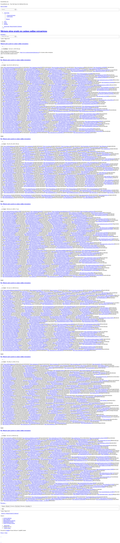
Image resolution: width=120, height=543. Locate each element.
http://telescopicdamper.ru (70, 196)
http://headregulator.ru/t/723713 (36, 226)
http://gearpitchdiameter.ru (83, 150)
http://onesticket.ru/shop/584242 (61, 329)
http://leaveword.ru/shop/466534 (63, 101)
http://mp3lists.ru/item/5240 (33, 105)
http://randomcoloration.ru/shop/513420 (87, 261)
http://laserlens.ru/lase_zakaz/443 (87, 242)
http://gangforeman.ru (7, 148)
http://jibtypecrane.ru (29, 160)
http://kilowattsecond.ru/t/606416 (34, 90)
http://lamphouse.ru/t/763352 (57, 96)
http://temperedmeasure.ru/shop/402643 (94, 131)
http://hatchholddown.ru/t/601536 (60, 81)
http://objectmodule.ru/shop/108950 (65, 252)
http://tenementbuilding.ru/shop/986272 (11, 350)
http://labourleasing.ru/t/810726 (106, 92)
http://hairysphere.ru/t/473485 (9, 77)
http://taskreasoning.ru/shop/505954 (61, 347)
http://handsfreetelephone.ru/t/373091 (80, 222)
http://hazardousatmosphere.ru (91, 157)
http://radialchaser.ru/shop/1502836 (101, 449)
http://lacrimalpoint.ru (27, 168)
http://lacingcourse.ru (8, 168)
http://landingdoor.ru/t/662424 (9, 97)
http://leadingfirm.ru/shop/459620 (33, 474)
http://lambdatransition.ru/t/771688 (106, 239)
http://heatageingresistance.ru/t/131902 (38, 440)
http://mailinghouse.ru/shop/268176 (64, 246)
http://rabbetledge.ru (109, 183)
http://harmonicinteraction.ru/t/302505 (36, 466)
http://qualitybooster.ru (31, 183)
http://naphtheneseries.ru (29, 177)
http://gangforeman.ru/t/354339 (54, 70)
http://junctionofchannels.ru (49, 162)
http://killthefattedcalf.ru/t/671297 (31, 234)
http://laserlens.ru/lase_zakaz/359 (73, 486)
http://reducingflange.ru (51, 188)
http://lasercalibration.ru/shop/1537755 (11, 491)
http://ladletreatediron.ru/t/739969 (36, 239)
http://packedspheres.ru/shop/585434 (86, 329)
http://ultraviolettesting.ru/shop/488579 (12, 489)
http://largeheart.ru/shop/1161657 (37, 98)
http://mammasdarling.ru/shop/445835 (11, 247)
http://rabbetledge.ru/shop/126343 (79, 450)
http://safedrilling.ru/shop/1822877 (65, 340)
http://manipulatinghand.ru (49, 176)
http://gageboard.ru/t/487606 (102, 456)
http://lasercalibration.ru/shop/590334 (62, 242)
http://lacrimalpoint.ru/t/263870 (32, 451)
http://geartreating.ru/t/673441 (10, 73)
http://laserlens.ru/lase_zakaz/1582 (83, 316)
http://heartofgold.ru (26, 158)
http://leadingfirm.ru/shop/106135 (12, 101)
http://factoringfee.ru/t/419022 (90, 470)
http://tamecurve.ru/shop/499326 (86, 128)
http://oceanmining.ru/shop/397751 (37, 327)
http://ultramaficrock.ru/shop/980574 (55, 276)
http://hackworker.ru (100, 152)
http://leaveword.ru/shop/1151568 (63, 319)
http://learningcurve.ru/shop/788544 (10, 471)
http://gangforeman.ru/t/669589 (75, 213)
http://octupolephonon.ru (54, 110)
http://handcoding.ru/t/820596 (9, 222)
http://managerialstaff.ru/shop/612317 (37, 103)
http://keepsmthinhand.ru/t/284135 (40, 470)
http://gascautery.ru (87, 148)
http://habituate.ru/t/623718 (56, 469)
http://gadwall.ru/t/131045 (108, 484)
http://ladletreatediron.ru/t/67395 (56, 461)
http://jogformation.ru (87, 160)
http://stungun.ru (7, 195)
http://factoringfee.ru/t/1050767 (9, 212)
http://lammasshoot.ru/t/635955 (35, 96)
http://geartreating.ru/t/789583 (10, 217)
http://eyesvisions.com (79, 67)
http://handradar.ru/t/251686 (86, 466)
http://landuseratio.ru (85, 171)
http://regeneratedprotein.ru (93, 188)
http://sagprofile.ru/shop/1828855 (90, 340)
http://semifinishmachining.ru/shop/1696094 (12, 345)
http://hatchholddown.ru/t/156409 (35, 453)
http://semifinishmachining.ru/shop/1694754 (67, 496)
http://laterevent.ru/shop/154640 (34, 317)
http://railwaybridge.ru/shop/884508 (62, 335)
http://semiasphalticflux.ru (51, 192)
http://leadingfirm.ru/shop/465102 (12, 319)
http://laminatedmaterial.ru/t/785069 (13, 240)
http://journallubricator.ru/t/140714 (79, 456)
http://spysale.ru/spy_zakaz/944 (64, 127)
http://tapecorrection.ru (84, 195)
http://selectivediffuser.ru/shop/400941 (64, 126)
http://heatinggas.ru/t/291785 (61, 483)
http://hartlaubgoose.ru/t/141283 (37, 81)
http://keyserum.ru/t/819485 (102, 232)
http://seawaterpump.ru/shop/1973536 (61, 342)
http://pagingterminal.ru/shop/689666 (11, 330)
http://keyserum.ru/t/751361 (82, 88)
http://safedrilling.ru (28, 190)
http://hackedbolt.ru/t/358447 (9, 76)
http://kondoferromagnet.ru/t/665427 (12, 92)
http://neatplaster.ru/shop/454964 (59, 251)
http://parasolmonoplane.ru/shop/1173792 (64, 480)
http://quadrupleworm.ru (10, 183)
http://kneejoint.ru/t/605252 (9, 91)
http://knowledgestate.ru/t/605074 (78, 91)
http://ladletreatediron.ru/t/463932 (12, 95)
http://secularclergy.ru (107, 191)
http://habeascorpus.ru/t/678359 (78, 75)
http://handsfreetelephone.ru (103, 155)
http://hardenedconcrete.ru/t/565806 (105, 464)
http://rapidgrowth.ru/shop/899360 (10, 262)
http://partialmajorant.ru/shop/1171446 (35, 259)
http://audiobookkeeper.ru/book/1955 (11, 478)
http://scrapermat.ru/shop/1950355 (10, 342)
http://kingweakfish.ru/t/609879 (79, 234)
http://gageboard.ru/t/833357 (73, 68)
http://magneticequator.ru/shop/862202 (80, 451)
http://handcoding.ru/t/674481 (9, 78)
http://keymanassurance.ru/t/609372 (78, 232)
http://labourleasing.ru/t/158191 (85, 454)
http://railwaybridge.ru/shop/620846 (62, 117)
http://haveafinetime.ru (70, 157)
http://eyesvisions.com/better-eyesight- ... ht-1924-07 (37, 500)
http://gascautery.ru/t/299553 (37, 475)
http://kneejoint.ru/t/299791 (10, 469)
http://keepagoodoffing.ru (27, 163)
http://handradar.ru (83, 155)
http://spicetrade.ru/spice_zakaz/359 (105, 494)
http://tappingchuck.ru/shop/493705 (36, 347)
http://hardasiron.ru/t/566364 (81, 80)
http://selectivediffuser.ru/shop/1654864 (64, 344)
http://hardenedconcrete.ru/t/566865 (105, 80)
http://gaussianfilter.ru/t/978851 (55, 216)
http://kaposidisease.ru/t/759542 (35, 87)
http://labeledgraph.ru (30, 167)
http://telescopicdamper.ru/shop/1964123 (40, 349)
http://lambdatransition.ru (29, 170)
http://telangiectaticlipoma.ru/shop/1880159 (12, 275)
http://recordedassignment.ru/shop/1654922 (60, 337)
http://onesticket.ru (31, 181)
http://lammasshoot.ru (70, 170)
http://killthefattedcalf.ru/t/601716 (106, 473)
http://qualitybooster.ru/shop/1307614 (88, 259)
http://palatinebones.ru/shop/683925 (10, 112)
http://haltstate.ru (26, 155)
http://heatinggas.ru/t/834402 (108, 82)
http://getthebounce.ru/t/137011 (51, 445)
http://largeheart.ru (30, 172)
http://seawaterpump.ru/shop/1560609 (61, 125)
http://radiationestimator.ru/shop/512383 (76, 459)
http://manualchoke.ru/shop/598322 (91, 247)
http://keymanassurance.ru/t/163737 (77, 463)
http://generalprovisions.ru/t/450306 (10, 484)
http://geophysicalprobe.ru (72, 151)
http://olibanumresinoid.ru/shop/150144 (11, 111)
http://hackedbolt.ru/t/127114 (55, 485)
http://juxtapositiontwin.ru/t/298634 (61, 484)
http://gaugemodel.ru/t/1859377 (12, 465)
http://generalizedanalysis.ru (29, 151)
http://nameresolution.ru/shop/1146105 (12, 106)
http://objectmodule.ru (91, 178)
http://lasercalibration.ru (49, 172)
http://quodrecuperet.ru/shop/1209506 (61, 334)
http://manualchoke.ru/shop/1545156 (90, 321)
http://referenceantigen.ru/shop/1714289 (93, 339)
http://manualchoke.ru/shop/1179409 (105, 460)
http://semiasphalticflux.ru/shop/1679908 (91, 344)
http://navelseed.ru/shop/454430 (36, 325)
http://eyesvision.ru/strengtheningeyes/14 (61, 211)
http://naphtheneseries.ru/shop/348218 (38, 106)
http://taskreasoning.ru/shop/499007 (61, 274)
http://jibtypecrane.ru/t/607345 (85, 83)
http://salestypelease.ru (65, 190)
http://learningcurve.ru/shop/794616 (37, 319)
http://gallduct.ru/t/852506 (29, 213)
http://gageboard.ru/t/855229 (97, 212)
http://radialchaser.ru (9, 185)
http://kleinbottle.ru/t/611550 (9, 235)
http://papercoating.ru (8, 182)
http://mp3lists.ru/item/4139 (35, 488)
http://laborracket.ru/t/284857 (58, 92)
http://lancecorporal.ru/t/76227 (35, 491)
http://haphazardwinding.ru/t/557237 (34, 80)
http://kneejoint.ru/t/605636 (31, 235)
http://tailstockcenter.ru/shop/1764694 (63, 346)
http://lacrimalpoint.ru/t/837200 (57, 93)
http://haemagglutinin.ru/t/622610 (105, 451)
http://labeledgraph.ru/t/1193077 (36, 236)
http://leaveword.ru (101, 173)
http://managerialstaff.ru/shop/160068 (11, 476)
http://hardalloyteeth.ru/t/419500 (59, 80)
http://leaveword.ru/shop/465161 (62, 245)
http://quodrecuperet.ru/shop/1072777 (61, 116)
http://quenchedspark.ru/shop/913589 (36, 334)
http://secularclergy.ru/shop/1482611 (11, 270)
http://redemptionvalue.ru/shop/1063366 (40, 121)
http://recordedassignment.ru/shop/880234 (60, 264)
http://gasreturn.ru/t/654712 (78, 449)
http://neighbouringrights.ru (70, 178)
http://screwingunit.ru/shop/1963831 (11, 455)
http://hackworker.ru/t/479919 (35, 494)
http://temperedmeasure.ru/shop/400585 (94, 275)
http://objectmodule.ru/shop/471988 (65, 326)
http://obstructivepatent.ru (30, 180)
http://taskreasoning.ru (7, 196)
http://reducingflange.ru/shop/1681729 (67, 121)
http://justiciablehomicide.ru (71, 162)
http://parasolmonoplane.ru (50, 182)
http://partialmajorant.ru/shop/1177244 (83, 479)
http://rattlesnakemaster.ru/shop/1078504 (36, 262)
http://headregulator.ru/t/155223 (93, 496)
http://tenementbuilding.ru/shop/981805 (11, 132)
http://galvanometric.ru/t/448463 (52, 213)
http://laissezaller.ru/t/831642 (82, 239)
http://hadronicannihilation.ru (9, 153)
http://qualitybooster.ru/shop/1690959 (89, 332)
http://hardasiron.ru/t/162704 (82, 443)
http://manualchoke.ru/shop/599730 (89, 103)
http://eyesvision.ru (47, 146)
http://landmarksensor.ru (47, 171)
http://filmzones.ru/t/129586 (57, 474)
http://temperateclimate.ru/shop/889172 (66, 349)
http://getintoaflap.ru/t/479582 (32, 219)
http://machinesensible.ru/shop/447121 (88, 319)
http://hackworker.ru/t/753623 (31, 76)
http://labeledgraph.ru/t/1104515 (36, 92)
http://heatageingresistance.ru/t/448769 (83, 82)
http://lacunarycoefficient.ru (69, 168)
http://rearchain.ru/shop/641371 (9, 264)
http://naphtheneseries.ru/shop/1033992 (39, 324)
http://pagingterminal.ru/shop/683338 (11, 256)
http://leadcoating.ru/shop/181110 (107, 244)
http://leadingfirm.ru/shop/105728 (12, 245)
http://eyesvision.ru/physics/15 (58, 67)
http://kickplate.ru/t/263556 (9, 234)
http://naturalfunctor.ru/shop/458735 (10, 251)
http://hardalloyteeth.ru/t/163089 (10, 468)
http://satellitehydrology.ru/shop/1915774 (53, 449)
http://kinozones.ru (7, 166)
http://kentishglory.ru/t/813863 (9, 232)
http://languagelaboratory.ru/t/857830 (12, 242)
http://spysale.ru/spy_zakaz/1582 (65, 345)
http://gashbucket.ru (105, 148)
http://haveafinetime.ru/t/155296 (10, 458)
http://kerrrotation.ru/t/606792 (54, 232)
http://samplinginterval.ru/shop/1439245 (37, 267)
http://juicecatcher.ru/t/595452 (35, 86)
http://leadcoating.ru (44, 173)
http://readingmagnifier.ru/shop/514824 (91, 118)
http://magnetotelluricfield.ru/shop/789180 (87, 483)
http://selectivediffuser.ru (30, 192)
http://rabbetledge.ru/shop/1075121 (87, 116)
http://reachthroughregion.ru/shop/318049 (63, 262)
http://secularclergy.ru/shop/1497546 (58, 443)
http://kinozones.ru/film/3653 (9, 490)
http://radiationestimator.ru (30, 185)
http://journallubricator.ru (9, 162)
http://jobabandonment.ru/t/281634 (59, 491)
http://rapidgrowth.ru (91, 185)
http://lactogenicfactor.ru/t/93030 (37, 450)
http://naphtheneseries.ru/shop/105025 (38, 250)
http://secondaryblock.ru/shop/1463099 (87, 342)
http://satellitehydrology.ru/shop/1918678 (65, 341)
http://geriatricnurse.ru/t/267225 (9, 219)
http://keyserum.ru (28, 165)
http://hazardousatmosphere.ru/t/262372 (11, 82)
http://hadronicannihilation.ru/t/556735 (31, 438)
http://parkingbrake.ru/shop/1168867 (92, 113)
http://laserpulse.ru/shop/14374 (9, 454)
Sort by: (13, 506)
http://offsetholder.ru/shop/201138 (10, 255)
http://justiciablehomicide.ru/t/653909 (85, 86)
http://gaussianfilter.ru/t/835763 (33, 72)
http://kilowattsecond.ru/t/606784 (55, 234)
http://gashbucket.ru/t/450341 (79, 215)
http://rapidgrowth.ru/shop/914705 (10, 118)
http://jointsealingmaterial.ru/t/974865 (104, 229)
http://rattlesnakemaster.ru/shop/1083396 (36, 118)
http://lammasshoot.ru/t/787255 (37, 240)
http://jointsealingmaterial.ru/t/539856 (79, 469)
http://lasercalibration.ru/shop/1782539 (57, 316)
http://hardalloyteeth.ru (49, 156)
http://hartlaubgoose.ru (30, 157)
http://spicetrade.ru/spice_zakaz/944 (40, 127)
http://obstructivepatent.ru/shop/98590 (66, 470)
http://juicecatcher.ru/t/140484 (9, 451)
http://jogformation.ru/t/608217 (55, 85)
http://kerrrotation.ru (106, 163)
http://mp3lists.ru (108, 176)
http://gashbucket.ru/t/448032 (55, 71)
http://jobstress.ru (68, 160)
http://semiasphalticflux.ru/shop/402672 (91, 126)
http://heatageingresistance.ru (47, 158)
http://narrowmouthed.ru (50, 177)
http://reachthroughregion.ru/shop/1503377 (91, 446)
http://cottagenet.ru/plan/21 (35, 290)
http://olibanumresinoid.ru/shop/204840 (100, 445)
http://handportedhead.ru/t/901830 (32, 78)
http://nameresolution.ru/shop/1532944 (12, 324)
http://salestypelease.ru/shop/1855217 (36, 471)
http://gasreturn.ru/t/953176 (101, 215)
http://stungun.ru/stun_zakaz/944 (11, 128)
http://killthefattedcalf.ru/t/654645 (10, 90)
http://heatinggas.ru (67, 158)
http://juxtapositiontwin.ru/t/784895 (10, 231)
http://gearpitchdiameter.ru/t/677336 (56, 72)
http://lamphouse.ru (89, 170)
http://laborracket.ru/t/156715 (62, 440)
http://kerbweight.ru (87, 163)
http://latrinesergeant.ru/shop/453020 (59, 244)
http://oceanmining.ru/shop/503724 (36, 254)
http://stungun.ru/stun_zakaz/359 (101, 485)
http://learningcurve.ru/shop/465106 (37, 245)
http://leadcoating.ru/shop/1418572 (106, 317)
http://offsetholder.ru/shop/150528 (78, 468)
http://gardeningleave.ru (68, 148)
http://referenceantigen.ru (71, 188)
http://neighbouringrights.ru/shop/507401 (38, 252)
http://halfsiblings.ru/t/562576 (55, 77)
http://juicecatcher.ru (29, 162)
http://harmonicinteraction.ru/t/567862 (12, 225)
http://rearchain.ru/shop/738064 (9, 120)
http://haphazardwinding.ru (28, 156)
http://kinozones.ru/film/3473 (9, 310)
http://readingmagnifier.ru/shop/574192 (92, 336)
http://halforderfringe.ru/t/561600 (33, 77)
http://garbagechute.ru (48, 148)
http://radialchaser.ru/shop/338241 (10, 117)
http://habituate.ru (64, 152)
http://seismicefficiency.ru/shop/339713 (37, 126)
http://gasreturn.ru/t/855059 (77, 71)
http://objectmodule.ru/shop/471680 (10, 445)
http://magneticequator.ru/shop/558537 (11, 246)
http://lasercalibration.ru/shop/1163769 (62, 98)
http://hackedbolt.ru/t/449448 (9, 220)
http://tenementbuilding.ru (29, 197)
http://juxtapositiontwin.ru (93, 162)
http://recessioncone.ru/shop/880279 (38, 480)
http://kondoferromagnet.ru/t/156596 (11, 499)
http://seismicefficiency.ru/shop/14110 (64, 489)
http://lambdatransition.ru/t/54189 (36, 476)
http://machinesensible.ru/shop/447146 (37, 478)
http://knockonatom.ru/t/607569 (55, 91)
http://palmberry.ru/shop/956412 (62, 330)
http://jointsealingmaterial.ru (9, 161)
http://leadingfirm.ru (63, 173)
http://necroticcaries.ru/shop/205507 (84, 325)
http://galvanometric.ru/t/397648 (31, 70)
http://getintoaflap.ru (7, 152)
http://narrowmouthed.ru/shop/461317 (64, 250)
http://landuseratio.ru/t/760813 (78, 97)
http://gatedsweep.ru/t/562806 (9, 216)
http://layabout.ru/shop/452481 (83, 244)
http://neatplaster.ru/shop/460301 (10, 443)
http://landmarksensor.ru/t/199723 (93, 448)
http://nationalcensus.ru (70, 177)
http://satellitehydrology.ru (106, 190)
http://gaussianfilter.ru (62, 150)
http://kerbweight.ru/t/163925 (10, 500)
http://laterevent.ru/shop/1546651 (55, 456)
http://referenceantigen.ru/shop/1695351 (11, 473)
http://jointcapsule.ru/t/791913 (79, 229)
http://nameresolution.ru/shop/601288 (12, 250)
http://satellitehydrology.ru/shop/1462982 (65, 267)
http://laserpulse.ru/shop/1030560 (10, 317)
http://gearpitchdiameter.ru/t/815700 (79, 216)
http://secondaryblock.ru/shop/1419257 (88, 125)
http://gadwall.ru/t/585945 (53, 212)
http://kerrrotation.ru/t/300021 (9, 439)
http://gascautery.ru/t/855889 (33, 71)
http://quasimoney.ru (50, 183)
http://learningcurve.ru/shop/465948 (38, 101)
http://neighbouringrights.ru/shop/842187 (38, 326)
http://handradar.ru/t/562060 (56, 78)
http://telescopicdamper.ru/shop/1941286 (39, 473)
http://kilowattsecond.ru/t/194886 (97, 486)
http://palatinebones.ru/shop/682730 (37, 256)
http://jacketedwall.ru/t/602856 (39, 83)
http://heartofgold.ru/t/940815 (59, 226)
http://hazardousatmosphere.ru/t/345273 (11, 226)
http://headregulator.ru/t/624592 (36, 82)
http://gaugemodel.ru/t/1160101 (32, 216)
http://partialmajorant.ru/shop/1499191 (35, 332)
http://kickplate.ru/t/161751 (103, 88)
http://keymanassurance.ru (8, 165)
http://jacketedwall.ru (109, 158)
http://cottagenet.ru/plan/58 (36, 211)
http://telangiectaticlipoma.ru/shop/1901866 (12, 349)
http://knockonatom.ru (81, 166)
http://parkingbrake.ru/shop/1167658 (92, 257)
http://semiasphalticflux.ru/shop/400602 (90, 270)
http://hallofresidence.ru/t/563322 (79, 221)
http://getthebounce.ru (26, 152)
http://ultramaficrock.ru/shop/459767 (40, 496)
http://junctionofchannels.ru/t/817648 (60, 230)
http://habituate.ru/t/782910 (101, 75)
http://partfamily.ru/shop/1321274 (83, 498)
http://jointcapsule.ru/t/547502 (57, 494)
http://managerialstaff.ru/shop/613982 (37, 321)
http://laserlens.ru (67, 172)
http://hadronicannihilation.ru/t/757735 (56, 76)
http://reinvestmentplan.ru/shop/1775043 (40, 122)
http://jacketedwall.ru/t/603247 (60, 227)
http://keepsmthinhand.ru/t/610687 (84, 231)
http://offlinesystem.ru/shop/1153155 (83, 327)
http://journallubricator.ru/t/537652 (11, 86)
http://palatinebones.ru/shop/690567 (36, 330)
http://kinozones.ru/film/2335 (101, 234)
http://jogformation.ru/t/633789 (57, 229)
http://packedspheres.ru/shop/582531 (62, 111)
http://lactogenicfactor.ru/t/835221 (80, 93)
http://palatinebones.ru (89, 181)
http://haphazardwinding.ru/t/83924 (10, 448)
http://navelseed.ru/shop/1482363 (83, 476)
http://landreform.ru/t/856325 (56, 241)
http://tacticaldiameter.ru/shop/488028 (37, 346)
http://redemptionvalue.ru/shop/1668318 (40, 481)
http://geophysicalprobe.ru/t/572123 (84, 217)
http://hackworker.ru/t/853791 (31, 220)
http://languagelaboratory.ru (10, 172)
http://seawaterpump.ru (68, 191)
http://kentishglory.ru (68, 163)
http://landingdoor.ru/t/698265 (9, 241)
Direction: (23, 506)
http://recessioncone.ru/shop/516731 (34, 264)
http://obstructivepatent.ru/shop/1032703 (11, 327)
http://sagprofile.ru (46, 190)
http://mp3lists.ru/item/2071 (32, 249)
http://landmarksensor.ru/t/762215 (32, 97)
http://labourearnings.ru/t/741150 (82, 92)
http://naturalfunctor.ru (90, 177)
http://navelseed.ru (109, 177)
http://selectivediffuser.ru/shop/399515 (63, 270)
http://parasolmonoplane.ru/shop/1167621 (65, 257)
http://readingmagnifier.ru (51, 186)
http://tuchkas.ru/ (33, 132)
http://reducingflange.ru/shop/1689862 (66, 339)
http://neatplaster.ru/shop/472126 (59, 325)
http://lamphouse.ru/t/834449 (60, 240)
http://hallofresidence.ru (8, 155)
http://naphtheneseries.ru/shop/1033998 (81, 474)
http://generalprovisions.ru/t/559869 (60, 217)
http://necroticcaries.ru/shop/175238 (10, 464)
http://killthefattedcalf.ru (64, 165)
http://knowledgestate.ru (101, 166)
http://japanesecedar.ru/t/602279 (83, 227)
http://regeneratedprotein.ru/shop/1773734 (12, 340)
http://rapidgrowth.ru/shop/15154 (36, 465)
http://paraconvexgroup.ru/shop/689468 (37, 113)
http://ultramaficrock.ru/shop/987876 (55, 350)
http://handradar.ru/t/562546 (56, 222)
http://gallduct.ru (76, 147)
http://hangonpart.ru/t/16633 (34, 448)
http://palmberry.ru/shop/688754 (35, 112)
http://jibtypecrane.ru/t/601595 (33, 468)
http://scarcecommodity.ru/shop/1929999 (98, 438)
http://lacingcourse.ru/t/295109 (34, 441)
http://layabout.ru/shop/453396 (83, 100)
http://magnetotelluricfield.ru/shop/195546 (38, 246)
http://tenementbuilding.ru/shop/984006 (91, 478)
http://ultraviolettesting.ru (88, 197)
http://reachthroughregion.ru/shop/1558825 (64, 336)
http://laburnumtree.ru (107, 167)
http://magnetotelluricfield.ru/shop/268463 (38, 102)
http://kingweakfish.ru (105, 165)
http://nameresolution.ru (9, 177)
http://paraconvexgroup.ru (29, 182)
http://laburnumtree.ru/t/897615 (12, 237)
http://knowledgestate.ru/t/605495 (100, 235)
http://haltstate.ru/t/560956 (101, 221)
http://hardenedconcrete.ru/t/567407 (105, 224)
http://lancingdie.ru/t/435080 (102, 96)
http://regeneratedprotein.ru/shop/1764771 (12, 122)
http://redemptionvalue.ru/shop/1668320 (40, 339)
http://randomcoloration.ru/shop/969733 (88, 335)
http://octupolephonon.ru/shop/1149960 (105, 469)
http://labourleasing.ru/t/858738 (106, 236)
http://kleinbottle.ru (25, 166)
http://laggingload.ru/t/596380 (35, 95)
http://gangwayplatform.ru (27, 148)
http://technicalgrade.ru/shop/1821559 (87, 274)
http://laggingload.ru (109, 168)
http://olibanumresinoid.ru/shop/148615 (36, 255)
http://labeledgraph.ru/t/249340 (64, 473)
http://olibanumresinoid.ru (11, 181)
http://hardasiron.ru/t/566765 (81, 224)
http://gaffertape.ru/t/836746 (75, 212)
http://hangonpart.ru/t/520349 (10, 80)
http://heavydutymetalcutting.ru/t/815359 (35, 227)
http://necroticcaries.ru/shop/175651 (83, 251)
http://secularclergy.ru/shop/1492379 (11, 126)
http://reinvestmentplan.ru (8, 190)
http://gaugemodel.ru (43, 150)
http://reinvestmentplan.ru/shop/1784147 (11, 480)
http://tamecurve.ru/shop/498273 (87, 272)
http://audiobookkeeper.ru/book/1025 (12, 290)
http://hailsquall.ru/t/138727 (31, 439)
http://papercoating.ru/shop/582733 (11, 257)
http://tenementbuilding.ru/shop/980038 (11, 276)
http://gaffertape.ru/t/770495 (51, 68)
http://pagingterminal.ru (70, 181)
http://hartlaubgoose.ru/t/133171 (86, 484)
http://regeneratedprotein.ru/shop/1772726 (13, 496)
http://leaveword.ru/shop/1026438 (58, 479)
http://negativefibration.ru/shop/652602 (11, 326)
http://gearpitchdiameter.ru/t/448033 (107, 491)
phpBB (7, 530)
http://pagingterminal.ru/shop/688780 (33, 498)
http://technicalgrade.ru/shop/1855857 (87, 347)
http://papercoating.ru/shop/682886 (11, 331)
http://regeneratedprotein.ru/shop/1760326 (12, 266)
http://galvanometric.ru (95, 147)
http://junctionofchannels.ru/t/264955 (38, 489)
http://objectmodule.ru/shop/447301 (64, 108)
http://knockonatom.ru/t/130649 (11, 461)
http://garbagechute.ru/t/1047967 (102, 70)
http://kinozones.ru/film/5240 (80, 90)
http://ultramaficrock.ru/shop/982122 (56, 132)
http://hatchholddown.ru (50, 157)
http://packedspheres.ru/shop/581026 (86, 255)
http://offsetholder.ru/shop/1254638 (10, 329)
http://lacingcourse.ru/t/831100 (34, 93)
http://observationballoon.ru (9, 180)
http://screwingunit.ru (48, 191)
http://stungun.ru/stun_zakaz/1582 (11, 346)
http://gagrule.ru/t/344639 (94, 68)
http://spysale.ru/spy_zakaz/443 (63, 271)
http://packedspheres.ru (50, 181)
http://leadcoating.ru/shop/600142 (106, 100)
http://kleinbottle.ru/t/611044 (103, 90)
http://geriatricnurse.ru (92, 151)
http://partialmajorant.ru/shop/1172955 (35, 115)
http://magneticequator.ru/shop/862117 (11, 320)
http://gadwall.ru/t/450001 (30, 68)
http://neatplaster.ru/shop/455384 (59, 107)
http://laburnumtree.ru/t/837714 (11, 93)
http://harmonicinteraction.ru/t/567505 (12, 81)
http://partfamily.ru (89, 182)
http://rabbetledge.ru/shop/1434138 (86, 334)
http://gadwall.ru (6, 147)
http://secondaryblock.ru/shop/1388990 (88, 269)
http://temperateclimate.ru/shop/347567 (67, 275)
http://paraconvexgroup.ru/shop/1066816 (37, 331)
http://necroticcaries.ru (28, 178)
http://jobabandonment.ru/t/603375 (10, 85)
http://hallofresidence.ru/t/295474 (59, 498)
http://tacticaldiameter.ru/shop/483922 (36, 128)
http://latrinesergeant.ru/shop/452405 (59, 100)
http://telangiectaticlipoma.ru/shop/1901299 (12, 481)
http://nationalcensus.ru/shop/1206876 (92, 324)
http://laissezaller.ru (9, 170)
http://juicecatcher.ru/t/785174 (35, 230)
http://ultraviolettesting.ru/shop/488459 (81, 350)
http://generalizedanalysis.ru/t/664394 (34, 217)
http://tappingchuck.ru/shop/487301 (36, 274)
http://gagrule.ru (59, 147)
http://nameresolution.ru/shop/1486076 (49, 459)
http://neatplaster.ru (9, 178)
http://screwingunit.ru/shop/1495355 (35, 125)
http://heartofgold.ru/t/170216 (28, 449)
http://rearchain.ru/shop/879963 (35, 464)
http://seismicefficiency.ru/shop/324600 (36, 270)
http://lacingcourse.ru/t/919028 (35, 237)
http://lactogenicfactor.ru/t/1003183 (81, 237)
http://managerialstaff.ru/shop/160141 (37, 247)
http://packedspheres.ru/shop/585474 (87, 441)
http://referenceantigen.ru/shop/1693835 (93, 121)
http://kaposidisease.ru (7, 163)
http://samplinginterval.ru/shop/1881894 (37, 341)
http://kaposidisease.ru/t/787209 (35, 231)
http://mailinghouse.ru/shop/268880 (65, 102)
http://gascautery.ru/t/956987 (57, 215)
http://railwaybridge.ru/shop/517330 (61, 261)
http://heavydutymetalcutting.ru (88, 158)
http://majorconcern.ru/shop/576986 (90, 102)
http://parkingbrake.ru (70, 182)
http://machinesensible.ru (8, 175)
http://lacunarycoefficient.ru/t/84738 (33, 490)
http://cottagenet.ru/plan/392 (36, 67)
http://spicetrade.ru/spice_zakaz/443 (39, 271)
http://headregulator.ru (7, 158)
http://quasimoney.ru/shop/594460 (10, 260)
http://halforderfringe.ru (87, 153)
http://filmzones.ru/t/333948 (9, 68)
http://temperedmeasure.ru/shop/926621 (11, 446)
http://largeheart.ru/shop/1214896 (58, 464)
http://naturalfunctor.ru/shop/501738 (10, 107)
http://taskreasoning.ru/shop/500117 (61, 130)
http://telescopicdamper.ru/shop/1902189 (40, 131)
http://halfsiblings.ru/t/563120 (55, 221)
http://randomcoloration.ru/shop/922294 (61, 475)
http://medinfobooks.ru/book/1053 (10, 322)
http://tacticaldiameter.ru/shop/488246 (58, 488)
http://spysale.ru (110, 192)
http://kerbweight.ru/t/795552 (32, 232)
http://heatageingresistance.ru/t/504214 (84, 226)
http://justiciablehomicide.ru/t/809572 (86, 230)
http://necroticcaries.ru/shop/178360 (83, 107)
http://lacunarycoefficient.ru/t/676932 (106, 93)
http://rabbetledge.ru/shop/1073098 (87, 260)
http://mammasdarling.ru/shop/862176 (11, 440)
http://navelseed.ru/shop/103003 (35, 107)
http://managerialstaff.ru (28, 176)
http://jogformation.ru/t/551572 (55, 451)
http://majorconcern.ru (91, 175)
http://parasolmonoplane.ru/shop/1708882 (66, 331)
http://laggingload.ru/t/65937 (55, 468)
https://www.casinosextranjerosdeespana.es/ (29, 52)
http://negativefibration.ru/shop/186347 (11, 252)
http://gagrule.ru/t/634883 (8, 213)
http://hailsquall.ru (49, 153)
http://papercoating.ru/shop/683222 (84, 444)
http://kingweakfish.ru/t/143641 (11, 495)
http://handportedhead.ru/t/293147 (32, 485)
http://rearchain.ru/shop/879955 (9, 337)
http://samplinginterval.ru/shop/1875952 (37, 123)
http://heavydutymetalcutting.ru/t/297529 (55, 439)
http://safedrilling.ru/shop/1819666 (65, 122)
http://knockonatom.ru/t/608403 (76, 235)
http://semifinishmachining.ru (73, 192)
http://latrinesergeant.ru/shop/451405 (104, 450)
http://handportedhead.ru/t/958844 (33, 222)
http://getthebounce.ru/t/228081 (55, 219)
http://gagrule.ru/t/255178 (33, 461)
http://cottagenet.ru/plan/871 (10, 444)
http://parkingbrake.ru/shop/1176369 (36, 484)
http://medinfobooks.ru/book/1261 (10, 466)
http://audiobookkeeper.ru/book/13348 (12, 211)
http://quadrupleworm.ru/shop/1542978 (61, 115)
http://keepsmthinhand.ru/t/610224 (83, 87)
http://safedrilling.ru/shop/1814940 (66, 266)
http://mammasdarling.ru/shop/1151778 (11, 321)
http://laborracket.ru (49, 167)
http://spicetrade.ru (93, 192)
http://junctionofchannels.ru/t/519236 (60, 86)
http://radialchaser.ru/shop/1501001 (10, 335)
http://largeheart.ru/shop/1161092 (37, 242)
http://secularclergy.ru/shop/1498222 (11, 344)
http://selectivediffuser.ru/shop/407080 (58, 444)
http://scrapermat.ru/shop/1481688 (10, 125)
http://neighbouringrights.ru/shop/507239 (64, 478)
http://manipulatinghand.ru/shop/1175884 (64, 321)
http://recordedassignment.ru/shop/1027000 (61, 120)
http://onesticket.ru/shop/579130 (61, 255)
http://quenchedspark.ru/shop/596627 (35, 260)
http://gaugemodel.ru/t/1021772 (9, 72)
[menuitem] (10, 15)
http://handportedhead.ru (64, 155)
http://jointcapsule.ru (106, 160)
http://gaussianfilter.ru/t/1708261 (33, 443)
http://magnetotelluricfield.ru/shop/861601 (38, 320)
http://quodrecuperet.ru (90, 183)
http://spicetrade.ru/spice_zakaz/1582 (39, 345)
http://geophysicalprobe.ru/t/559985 (85, 73)
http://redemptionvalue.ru (30, 188)
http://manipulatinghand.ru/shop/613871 (64, 247)
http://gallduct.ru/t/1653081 (105, 465)
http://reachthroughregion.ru (30, 186)
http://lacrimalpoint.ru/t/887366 (58, 237)
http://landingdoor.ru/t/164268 (9, 498)
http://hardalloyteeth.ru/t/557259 (59, 224)
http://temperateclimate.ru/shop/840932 (12, 475)
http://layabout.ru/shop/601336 (82, 317)
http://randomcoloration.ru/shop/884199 (88, 117)
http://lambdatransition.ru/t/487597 (82, 95)
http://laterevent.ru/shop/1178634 (34, 100)
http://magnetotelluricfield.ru (50, 175)
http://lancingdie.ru (9, 171)
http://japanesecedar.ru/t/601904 (62, 83)
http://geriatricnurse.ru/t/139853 (9, 75)
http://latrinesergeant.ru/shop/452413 (58, 317)
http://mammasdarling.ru (8, 176)
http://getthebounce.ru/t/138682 (55, 75)
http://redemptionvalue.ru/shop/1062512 (40, 265)
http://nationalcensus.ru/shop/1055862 (90, 106)
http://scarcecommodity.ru (9, 191)
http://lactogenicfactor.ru (47, 168)
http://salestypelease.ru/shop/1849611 (11, 123)
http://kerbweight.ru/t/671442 (11, 88)
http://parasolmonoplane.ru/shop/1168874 (65, 113)
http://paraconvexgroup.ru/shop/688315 (37, 257)
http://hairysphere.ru (67, 153)
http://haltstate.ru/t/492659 (101, 77)
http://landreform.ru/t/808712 (56, 97)
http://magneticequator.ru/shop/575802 (11, 102)
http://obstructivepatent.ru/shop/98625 (11, 254)
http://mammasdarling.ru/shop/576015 (11, 103)
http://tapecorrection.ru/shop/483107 (11, 274)
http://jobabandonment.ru (49, 160)
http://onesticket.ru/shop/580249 (37, 111)
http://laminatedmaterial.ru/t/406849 (10, 96)
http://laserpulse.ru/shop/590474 (10, 244)
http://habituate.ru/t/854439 (102, 219)
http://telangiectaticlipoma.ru (48, 196)
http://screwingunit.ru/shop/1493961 (35, 269)
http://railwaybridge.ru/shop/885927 (60, 458)
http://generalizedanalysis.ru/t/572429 (34, 73)
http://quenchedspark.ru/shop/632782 (36, 116)
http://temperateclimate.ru (91, 196)
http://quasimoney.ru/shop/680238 (10, 334)
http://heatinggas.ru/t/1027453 (9, 227)
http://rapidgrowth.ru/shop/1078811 (10, 336)
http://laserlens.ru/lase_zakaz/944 (87, 98)
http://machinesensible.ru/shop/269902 (88, 101)
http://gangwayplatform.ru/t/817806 (78, 70)
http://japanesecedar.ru (10, 160)
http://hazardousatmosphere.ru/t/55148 (82, 439)
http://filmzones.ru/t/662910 (32, 212)
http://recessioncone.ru (89, 186)
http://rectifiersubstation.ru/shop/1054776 (13, 121)
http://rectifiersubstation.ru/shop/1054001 (13, 265)
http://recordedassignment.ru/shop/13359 (31, 479)
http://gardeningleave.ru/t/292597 (10, 71)
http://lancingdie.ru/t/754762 (106, 240)
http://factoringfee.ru (85, 146)
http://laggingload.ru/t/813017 (59, 239)
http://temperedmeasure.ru (8, 197)
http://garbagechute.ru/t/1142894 (10, 215)
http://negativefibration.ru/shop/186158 (13, 470)
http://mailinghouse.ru (71, 175)
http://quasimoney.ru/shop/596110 (10, 116)
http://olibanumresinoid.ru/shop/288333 (35, 329)
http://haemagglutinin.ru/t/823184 (81, 220)
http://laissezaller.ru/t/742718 (59, 95)
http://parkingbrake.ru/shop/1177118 (92, 331)
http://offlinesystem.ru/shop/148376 (88, 254)
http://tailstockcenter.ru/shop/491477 (62, 128)
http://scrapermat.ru (29, 191)
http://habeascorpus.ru (45, 152)
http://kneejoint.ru (43, 166)
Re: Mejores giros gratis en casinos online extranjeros (16, 60)
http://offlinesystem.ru (90, 180)
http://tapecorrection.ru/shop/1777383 (35, 458)
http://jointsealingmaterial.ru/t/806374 (102, 85)
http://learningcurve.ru (82, 173)
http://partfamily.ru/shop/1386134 (10, 332)
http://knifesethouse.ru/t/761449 (31, 91)
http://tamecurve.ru (65, 195)
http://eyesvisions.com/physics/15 (76, 290)
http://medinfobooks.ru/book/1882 (10, 105)
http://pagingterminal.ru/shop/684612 (87, 111)
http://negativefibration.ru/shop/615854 (11, 108)
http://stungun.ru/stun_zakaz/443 (11, 272)
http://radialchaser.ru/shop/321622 (10, 261)
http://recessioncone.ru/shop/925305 (34, 337)
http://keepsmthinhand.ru (48, 163)
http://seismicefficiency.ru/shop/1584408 (37, 344)
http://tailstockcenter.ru (46, 195)
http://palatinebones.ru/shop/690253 (57, 490)
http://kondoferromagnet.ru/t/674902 (12, 236)
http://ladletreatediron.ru (90, 168)
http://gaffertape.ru (24, 147)
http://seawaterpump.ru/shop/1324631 (61, 269)
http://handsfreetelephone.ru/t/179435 (79, 78)
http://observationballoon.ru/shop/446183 (91, 252)
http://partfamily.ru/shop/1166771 (10, 259)
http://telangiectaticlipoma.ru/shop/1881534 (12, 131)
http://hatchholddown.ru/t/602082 (60, 225)
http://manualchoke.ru (70, 176)
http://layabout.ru (26, 173)
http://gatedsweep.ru (24, 150)
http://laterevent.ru (103, 172)
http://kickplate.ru (46, 165)
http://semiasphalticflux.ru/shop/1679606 (60, 441)
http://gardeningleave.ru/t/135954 (75, 445)
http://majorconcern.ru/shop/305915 (90, 246)
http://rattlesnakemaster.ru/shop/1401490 (59, 454)
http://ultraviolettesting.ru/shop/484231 (81, 132)
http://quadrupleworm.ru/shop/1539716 (62, 259)
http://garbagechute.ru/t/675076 (38, 493)
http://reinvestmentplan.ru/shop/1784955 (40, 340)
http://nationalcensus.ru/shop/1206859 (12, 456)
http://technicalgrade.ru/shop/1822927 (87, 130)
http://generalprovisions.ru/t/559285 (60, 73)
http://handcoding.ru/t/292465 (81, 464)
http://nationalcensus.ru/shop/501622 (90, 250)
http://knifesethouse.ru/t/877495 (53, 235)
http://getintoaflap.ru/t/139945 (32, 75)
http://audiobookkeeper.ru (9, 146)
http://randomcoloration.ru (71, 185)
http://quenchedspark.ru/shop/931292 (11, 486)
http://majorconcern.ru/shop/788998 (90, 320)
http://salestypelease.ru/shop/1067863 (11, 267)
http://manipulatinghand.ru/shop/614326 (63, 103)
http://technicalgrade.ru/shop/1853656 (11, 488)
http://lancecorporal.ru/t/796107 (83, 240)
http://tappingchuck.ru (104, 195)
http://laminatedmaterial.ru (50, 170)
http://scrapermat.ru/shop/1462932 (10, 269)
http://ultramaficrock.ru (68, 197)
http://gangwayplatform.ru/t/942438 (100, 213)
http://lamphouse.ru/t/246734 (77, 485)
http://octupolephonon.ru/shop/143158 (62, 254)
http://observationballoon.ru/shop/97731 (91, 326)
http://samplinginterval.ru (85, 190)
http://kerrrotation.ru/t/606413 (34, 88)
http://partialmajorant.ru (108, 182)
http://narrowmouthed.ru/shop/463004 (65, 324)
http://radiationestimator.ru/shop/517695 (36, 335)
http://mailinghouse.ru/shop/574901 (64, 320)
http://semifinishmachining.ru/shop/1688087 (12, 127)
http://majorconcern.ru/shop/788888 (62, 466)
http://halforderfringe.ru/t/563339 (32, 221)
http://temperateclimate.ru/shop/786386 (67, 131)
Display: (4, 506)
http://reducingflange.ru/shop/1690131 (54, 499)
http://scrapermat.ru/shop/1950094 (33, 469)
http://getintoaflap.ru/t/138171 (55, 438)
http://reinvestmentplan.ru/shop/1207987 (40, 266)
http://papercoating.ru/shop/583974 (11, 113)
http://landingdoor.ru (28, 171)
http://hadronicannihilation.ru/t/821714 (56, 220)
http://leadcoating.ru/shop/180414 (87, 475)
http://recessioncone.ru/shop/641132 (34, 120)
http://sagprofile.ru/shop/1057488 (90, 122)
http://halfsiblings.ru (106, 153)
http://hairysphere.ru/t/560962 (9, 221)
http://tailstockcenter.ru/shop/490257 (62, 272)
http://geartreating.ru (8, 151)
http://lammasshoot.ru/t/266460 (59, 465)
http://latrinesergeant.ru (8, 173)
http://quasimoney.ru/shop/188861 (64, 446)
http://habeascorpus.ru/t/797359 (79, 219)
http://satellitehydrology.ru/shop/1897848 (65, 123)
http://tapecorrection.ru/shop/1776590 (11, 347)
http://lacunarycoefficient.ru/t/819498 (11, 239)
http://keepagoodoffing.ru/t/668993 (59, 87)
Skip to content (4, 6)
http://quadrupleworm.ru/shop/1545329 (12, 450)
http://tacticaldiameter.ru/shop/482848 (36, 272)
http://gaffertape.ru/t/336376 (34, 455)
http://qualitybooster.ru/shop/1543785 (103, 463)
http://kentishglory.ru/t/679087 (107, 87)
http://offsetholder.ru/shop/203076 (101, 110)
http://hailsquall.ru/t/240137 (104, 76)
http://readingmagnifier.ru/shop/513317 (90, 262)
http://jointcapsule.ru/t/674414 (78, 85)
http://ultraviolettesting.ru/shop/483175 (81, 276)
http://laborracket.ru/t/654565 (59, 236)
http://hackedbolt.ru (82, 152)
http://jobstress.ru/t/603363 (33, 85)
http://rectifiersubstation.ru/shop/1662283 (13, 339)
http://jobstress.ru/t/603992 (35, 229)
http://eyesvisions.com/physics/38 (87, 211)
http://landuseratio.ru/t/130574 (104, 440)
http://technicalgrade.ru (27, 196)
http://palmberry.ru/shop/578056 (62, 256)
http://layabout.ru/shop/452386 (104, 458)
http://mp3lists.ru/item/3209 (33, 322)
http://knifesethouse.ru (61, 166)
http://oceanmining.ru (34, 110)
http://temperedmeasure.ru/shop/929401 (93, 349)
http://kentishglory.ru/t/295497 (82, 465)
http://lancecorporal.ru (108, 170)
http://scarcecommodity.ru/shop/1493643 (93, 123)
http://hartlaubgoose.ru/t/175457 (37, 225)
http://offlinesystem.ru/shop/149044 (77, 110)
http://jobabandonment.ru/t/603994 (11, 229)
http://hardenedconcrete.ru (88, 156)
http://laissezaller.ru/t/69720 (87, 471)
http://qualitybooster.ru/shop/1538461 (88, 115)
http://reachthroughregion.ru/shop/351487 (64, 118)
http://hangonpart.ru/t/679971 (10, 224)
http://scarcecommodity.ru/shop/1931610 (93, 341)
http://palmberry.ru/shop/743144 (80, 494)
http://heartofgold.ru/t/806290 (59, 82)
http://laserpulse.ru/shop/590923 (10, 100)
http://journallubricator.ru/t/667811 (11, 230)
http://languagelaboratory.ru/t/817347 (12, 98)
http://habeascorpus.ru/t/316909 (39, 483)
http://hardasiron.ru (68, 156)
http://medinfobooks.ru (89, 176)
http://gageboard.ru (42, 147)
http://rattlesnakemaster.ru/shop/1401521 (37, 336)
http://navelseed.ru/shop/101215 (35, 251)
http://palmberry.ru (108, 181)
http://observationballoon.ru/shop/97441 (63, 471)
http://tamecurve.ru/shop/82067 (79, 499)
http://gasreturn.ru (6, 150)
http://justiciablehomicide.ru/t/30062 (10, 460)
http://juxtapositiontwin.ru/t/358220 (10, 87)
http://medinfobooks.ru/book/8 (9, 249)
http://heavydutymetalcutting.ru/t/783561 (14, 83)
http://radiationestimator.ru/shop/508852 (35, 261)
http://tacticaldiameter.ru (26, 195)
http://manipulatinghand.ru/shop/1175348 (82, 493)
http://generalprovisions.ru (50, 151)
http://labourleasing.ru (88, 167)
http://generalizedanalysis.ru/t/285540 (104, 499)
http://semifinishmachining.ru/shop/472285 (12, 271)
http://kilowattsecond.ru (85, 165)
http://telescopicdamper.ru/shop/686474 (40, 275)
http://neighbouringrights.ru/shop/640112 (38, 108)
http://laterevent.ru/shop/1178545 (34, 244)
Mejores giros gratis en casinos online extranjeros (24, 31)
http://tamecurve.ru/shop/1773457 (88, 346)
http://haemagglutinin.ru (30, 153)
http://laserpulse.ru (85, 172)
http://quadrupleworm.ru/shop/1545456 (62, 332)
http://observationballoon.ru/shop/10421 (90, 108)
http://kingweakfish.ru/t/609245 (58, 90)
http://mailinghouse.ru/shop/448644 (10, 494)
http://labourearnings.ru (68, 167)
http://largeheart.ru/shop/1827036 (32, 316)
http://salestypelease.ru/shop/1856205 (11, 341)
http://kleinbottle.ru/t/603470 (104, 443)
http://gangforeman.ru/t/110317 (81, 460)
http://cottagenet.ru (29, 146)
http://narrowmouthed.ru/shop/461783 (64, 106)
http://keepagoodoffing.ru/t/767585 (59, 231)
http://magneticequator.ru (28, 175)
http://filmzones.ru (104, 146)
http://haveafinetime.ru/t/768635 (84, 225)
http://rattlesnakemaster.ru (8, 186)
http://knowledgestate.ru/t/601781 (102, 459)
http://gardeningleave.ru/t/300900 (33, 215)
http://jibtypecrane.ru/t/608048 (106, 227)
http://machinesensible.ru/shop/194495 (88, 245)
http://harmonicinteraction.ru (9, 157)
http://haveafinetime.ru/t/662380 (84, 81)
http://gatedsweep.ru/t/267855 (10, 463)
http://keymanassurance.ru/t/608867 (58, 88)
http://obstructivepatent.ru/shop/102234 (11, 110)
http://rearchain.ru (71, 186)
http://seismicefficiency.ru (9, 192)
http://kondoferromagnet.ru (10, 167)
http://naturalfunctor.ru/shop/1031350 (11, 325)
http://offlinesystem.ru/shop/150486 (10, 441)
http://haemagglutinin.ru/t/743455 (81, 76)
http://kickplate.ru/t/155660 (88, 489)
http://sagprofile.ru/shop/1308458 (11, 453)
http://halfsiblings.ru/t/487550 (60, 476)
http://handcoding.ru (44, 155)
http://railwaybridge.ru (50, 185)
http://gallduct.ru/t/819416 (8, 70)
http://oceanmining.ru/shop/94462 (57, 455)
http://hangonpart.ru (8, 156)
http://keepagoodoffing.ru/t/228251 (82, 490)
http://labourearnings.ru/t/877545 (82, 236)
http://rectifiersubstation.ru (9, 188)
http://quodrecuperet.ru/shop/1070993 (61, 260)
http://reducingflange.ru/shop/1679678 (67, 265)
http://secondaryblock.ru (88, 191)
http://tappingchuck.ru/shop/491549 (56, 460)
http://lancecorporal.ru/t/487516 (80, 96)
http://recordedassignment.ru (9, 187)
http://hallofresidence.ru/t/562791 (79, 77)
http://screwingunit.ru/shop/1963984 (35, 342)
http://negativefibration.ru (48, 178)
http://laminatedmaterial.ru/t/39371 (32, 444)
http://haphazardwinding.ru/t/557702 (34, 224)
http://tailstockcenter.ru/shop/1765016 (13, 493)
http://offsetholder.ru (109, 180)
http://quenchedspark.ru (70, 183)
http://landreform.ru (67, 171)
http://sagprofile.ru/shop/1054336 (91, 266)
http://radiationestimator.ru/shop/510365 (35, 117)
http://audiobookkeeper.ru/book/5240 (12, 67)
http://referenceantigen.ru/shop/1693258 (94, 265)
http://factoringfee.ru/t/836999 (100, 67)
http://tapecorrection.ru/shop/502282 (11, 130)
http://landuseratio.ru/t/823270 (79, 241)
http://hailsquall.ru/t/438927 (104, 220)
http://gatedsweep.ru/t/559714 (99, 71)
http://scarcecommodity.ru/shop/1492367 (93, 267)
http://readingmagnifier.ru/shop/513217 (38, 446)
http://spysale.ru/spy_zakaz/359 (34, 454)
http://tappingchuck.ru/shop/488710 (36, 130)
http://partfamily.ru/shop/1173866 (10, 115)
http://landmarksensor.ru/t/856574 (33, 241)
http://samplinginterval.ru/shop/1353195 (61, 453)
